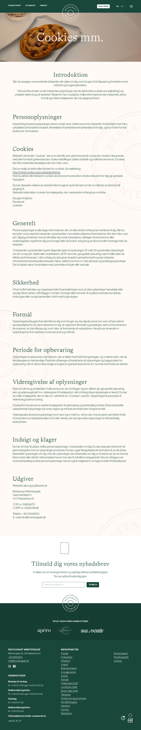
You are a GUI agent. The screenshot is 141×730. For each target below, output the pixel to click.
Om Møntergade (69, 702)
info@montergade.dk (18, 661)
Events (64, 676)
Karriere (65, 709)
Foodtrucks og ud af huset (73, 698)
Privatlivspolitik (121, 657)
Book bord (103, 6)
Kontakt (65, 679)
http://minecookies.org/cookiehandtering (36, 172)
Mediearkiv (66, 713)
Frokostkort (14, 5)
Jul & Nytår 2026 (69, 687)
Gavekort (65, 705)
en (122, 6)
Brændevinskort (69, 668)
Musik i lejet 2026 (69, 691)
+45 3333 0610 (15, 657)
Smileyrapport (121, 653)
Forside (64, 653)
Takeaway (66, 694)
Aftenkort (30, 5)
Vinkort (43, 5)
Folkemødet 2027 (69, 683)
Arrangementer (68, 672)
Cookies (118, 661)
